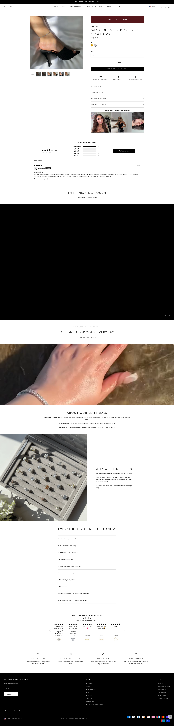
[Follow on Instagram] (15, 711)
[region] (87, 262)
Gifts (101, 6)
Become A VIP (162, 689)
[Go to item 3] (44, 74)
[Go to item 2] (38, 74)
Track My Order (90, 689)
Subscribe (11, 694)
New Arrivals (75, 6)
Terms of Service (163, 698)
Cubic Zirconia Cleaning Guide (94, 704)
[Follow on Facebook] (5, 711)
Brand (117, 6)
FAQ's (87, 692)
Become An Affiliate (164, 686)
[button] (77, 146)
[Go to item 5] (55, 74)
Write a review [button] (124, 151)
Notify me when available (117, 69)
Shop (56, 6)
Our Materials (162, 692)
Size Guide (89, 698)
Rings (64, 6)
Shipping (88, 686)
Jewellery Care (90, 701)
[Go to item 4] (49, 74)
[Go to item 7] (67, 74)
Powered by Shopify (80, 718)
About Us (160, 683)
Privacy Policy (162, 695)
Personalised (90, 6)
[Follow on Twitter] (10, 711)
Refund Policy (90, 683)
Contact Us (89, 695)
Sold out (117, 62)
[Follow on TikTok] (19, 711)
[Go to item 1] (32, 74)
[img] (38, 165)
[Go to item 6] (61, 74)
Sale (109, 6)
